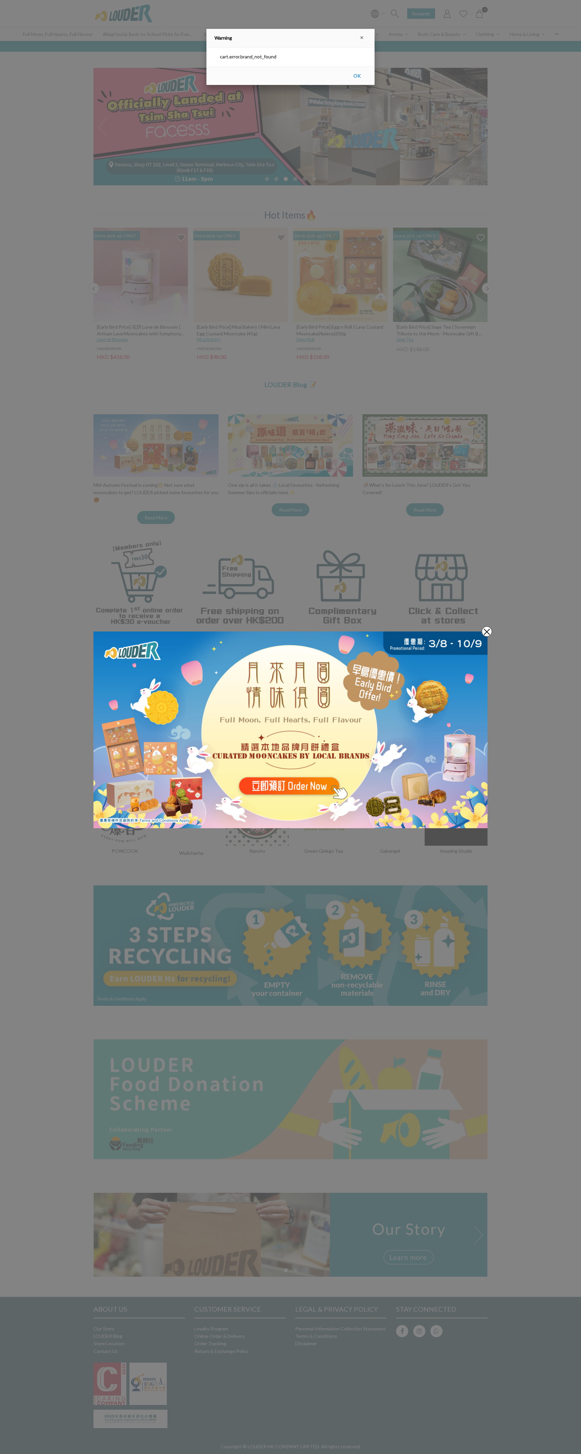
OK (357, 76)
